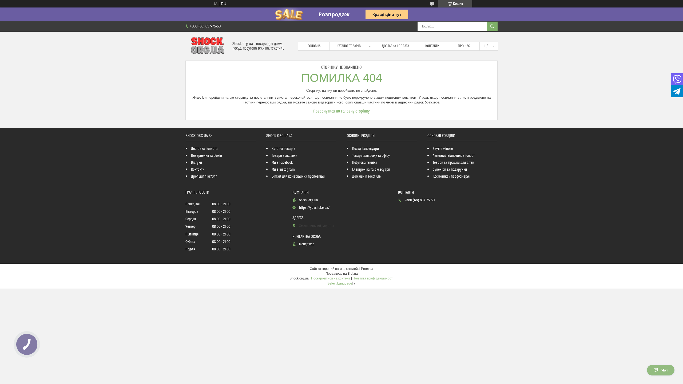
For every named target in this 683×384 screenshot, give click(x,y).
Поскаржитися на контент (330, 278)
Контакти (432, 46)
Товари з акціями (284, 156)
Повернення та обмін (206, 156)
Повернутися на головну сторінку (341, 111)
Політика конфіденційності (373, 278)
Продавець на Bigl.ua (341, 273)
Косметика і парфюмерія (451, 176)
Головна (314, 46)
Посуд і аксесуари (365, 149)
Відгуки (196, 163)
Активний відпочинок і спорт (454, 156)
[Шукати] (492, 26)
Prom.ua (367, 269)
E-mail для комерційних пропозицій (298, 176)
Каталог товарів (349, 46)
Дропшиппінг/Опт (204, 176)
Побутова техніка (364, 163)
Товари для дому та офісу (371, 156)
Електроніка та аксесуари (371, 169)
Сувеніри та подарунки (450, 169)
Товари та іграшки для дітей (453, 163)
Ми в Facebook (282, 163)
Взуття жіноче (443, 149)
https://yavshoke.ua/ (314, 208)
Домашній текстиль (366, 176)
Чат (664, 370)
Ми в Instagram (283, 169)
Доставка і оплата (395, 46)
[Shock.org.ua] (206, 46)
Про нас (464, 46)
